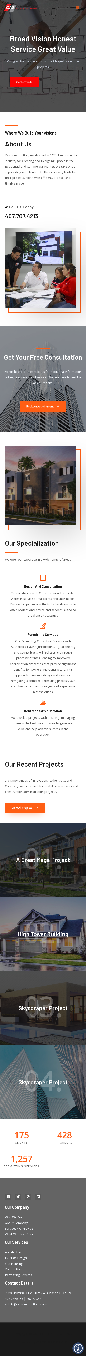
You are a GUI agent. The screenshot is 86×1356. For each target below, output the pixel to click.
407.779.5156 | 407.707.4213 (24, 1298)
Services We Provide (19, 1228)
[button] (78, 1348)
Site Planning (14, 1263)
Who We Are (13, 1217)
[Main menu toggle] (77, 7)
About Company (16, 1223)
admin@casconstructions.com (26, 1304)
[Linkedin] (38, 1197)
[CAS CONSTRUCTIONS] (21, 7)
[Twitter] (18, 1197)
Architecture (13, 1252)
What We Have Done (19, 1234)
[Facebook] (8, 1197)
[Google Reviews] (28, 1197)
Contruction (13, 1269)
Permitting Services (18, 1275)
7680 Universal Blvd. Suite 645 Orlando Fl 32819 (38, 1293)
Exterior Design (16, 1258)
